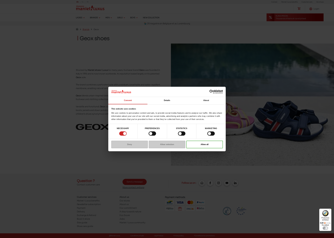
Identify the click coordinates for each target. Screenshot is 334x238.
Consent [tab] (128, 100)
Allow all (204, 144)
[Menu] (329, 210)
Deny (129, 144)
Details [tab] (167, 100)
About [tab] (206, 100)
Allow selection (167, 144)
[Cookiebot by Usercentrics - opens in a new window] (211, 92)
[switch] (152, 134)
